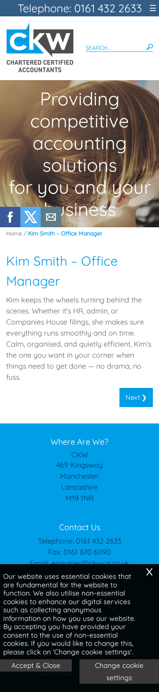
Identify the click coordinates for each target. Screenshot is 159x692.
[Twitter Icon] (30, 224)
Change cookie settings (119, 671)
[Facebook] (10, 224)
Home (14, 233)
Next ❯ (136, 397)
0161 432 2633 (98, 541)
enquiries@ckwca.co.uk (90, 563)
